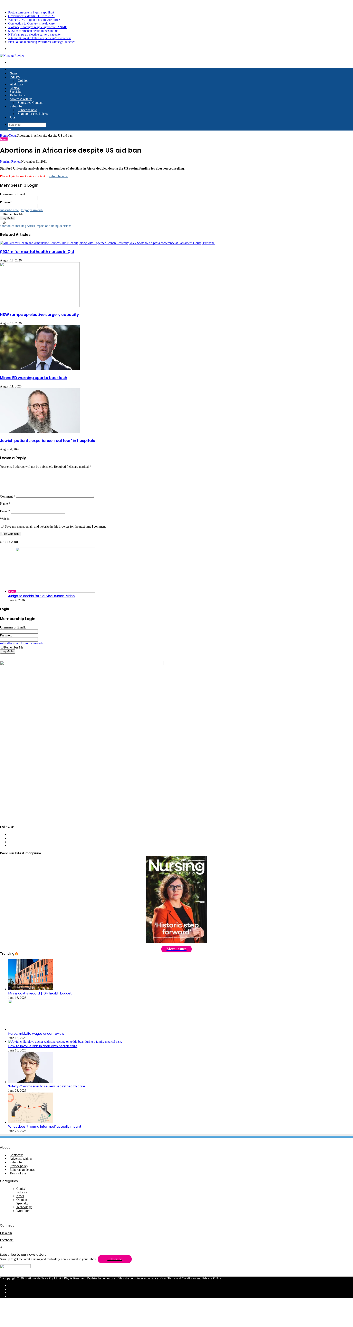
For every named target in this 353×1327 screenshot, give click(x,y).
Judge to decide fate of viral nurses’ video (41, 596)
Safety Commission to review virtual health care (46, 1086)
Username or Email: (13, 194)
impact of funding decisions (53, 226)
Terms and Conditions (182, 1278)
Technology (17, 95)
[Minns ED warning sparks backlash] (40, 369)
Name (5, 503)
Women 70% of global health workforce (34, 19)
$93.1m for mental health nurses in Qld (33, 30)
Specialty (15, 91)
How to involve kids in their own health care (42, 1046)
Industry (15, 77)
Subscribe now (27, 110)
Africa (31, 226)
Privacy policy (19, 1166)
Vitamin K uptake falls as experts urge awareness (39, 38)
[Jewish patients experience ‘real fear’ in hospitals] (40, 432)
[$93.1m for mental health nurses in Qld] (107, 243)
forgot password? (32, 210)
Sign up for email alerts (33, 113)
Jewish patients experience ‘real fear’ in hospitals (47, 440)
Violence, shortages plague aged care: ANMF (37, 27)
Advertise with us (21, 99)
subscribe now (58, 176)
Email (5, 511)
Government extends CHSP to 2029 (31, 16)
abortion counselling (13, 226)
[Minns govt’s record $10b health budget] (30, 989)
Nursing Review (10, 161)
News (13, 73)
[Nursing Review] (12, 55)
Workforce (16, 84)
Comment (7, 496)
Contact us (16, 1155)
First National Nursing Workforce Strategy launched (41, 42)
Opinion (23, 80)
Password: (6, 202)
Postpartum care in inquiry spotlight (31, 12)
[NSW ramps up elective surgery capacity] (40, 306)
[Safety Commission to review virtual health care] (30, 1082)
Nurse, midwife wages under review (36, 1033)
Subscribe (16, 106)
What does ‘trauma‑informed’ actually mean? (45, 1126)
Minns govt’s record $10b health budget (40, 993)
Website (5, 518)
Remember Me (13, 214)
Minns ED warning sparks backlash (33, 378)
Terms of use (18, 1173)
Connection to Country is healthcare (31, 23)
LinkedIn (6, 1233)
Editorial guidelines (22, 1169)
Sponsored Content (30, 102)
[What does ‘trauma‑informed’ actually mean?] (30, 1122)
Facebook (6, 1240)
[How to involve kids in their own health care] (65, 1041)
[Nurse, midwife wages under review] (30, 1029)
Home (4, 135)
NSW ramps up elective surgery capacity (34, 34)
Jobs (12, 117)
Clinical (15, 88)
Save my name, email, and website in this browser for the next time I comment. (55, 526)
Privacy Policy (211, 1278)
